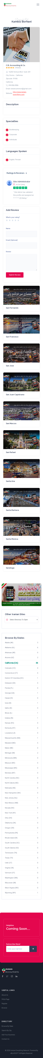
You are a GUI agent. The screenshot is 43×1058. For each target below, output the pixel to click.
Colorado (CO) (10, 668)
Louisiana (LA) (10, 733)
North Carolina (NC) (12, 778)
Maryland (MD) (10, 743)
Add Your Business (8, 1035)
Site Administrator (21, 181)
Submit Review (15, 275)
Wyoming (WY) (10, 893)
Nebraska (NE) (10, 788)
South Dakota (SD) (12, 848)
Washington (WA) (11, 878)
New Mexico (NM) (11, 803)
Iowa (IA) (8, 703)
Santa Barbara (12, 510)
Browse (4, 1008)
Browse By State (7, 1026)
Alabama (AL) (10, 648)
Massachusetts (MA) (12, 738)
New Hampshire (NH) (13, 793)
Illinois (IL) (8, 713)
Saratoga (10, 568)
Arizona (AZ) (9, 658)
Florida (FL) (9, 688)
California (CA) (11, 663)
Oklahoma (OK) (10, 823)
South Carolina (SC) (12, 843)
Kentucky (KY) (10, 728)
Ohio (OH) (8, 818)
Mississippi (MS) (11, 768)
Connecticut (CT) (11, 673)
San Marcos (11, 423)
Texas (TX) (9, 858)
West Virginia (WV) (12, 888)
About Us (5, 995)
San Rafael (11, 452)
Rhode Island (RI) (11, 838)
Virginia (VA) (9, 868)
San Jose (10, 366)
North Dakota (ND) (11, 783)
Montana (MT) (10, 773)
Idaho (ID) (8, 708)
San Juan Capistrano (15, 394)
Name (8, 228)
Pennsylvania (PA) (11, 833)
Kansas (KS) (9, 723)
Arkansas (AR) (10, 653)
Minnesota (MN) (11, 758)
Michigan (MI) (10, 753)
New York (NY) (10, 813)
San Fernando (12, 308)
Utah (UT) (8, 863)
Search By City (7, 1030)
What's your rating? (13, 217)
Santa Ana (10, 481)
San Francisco (12, 337)
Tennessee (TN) (11, 853)
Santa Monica (12, 539)
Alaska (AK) (9, 643)
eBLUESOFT (14, 1053)
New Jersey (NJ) (11, 798)
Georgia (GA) (9, 693)
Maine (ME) (9, 748)
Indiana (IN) (9, 718)
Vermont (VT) (10, 873)
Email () (12, 240)
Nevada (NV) (9, 808)
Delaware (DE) (10, 683)
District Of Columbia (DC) (14, 678)
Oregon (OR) (9, 828)
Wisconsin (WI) (10, 883)
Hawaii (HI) (9, 698)
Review (8, 252)
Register (4, 1003)
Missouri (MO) (10, 763)
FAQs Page (5, 999)
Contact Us (5, 1039)
